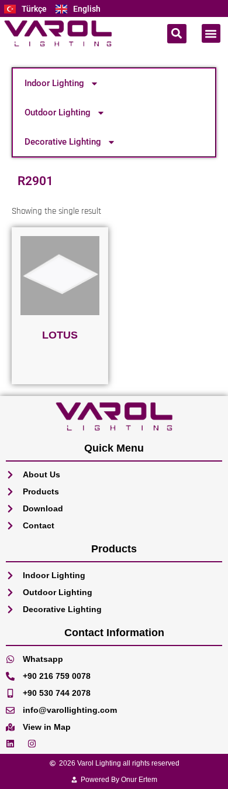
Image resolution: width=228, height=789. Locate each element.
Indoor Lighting (54, 83)
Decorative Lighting (63, 141)
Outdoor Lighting (58, 112)
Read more (60, 365)
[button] (176, 33)
